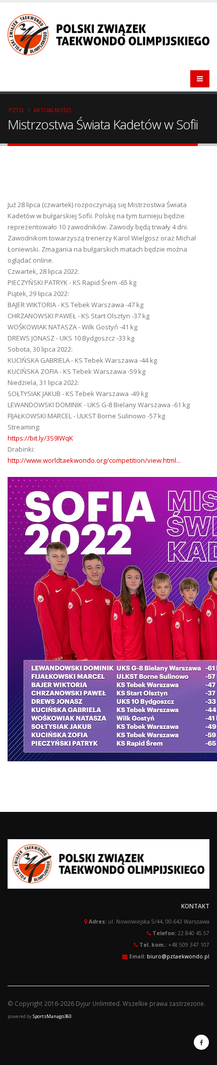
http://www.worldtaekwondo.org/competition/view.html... (94, 460)
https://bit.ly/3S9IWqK (40, 438)
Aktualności (52, 110)
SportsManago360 (52, 1016)
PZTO (16, 110)
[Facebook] (201, 1042)
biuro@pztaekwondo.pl (178, 956)
